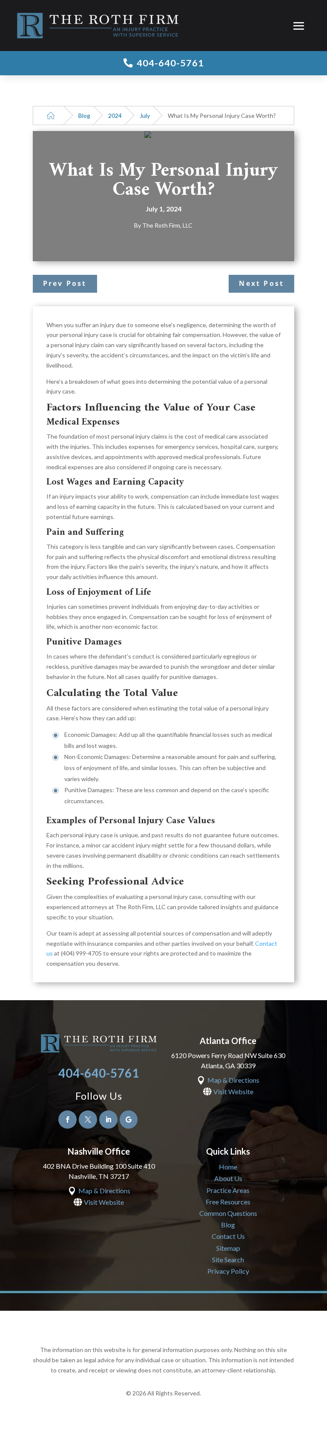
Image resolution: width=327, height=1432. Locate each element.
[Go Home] (51, 115)
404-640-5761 (98, 1073)
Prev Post (65, 283)
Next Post (261, 283)
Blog (84, 115)
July (145, 115)
